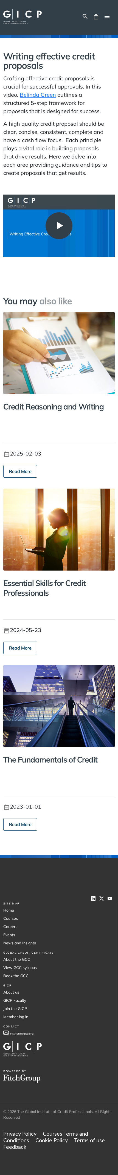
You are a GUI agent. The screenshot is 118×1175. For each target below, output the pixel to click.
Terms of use (89, 1140)
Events (9, 934)
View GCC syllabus (20, 967)
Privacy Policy (19, 1134)
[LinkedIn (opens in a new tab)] (95, 898)
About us (11, 992)
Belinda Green (38, 94)
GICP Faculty (14, 1000)
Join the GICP (15, 1008)
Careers (10, 926)
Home (8, 910)
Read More (20, 471)
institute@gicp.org (21, 1033)
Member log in (15, 1016)
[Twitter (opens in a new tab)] (103, 898)
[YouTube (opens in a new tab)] (111, 898)
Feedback (14, 1147)
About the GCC (16, 959)
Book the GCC (16, 975)
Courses (10, 918)
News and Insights (19, 943)
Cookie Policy (51, 1140)
